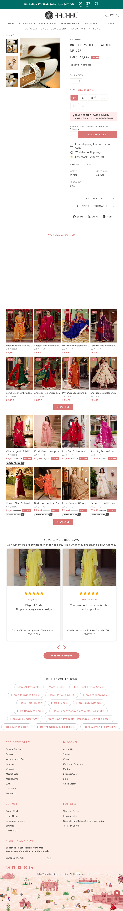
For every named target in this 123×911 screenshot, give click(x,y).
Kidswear (108, 23)
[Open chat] (117, 893)
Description (93, 198)
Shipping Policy (71, 811)
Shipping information (93, 206)
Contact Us (12, 830)
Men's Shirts (12, 773)
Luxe (96, 28)
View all (63, 407)
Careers (67, 759)
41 (83, 106)
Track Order (12, 816)
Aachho (75, 39)
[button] (59, 647)
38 (92, 97)
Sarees (9, 754)
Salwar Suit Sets (14, 749)
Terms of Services (72, 825)
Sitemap (10, 825)
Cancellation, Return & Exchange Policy (83, 820)
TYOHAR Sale (26, 23)
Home (9, 35)
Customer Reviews (72, 764)
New (11, 23)
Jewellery (59, 28)
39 (103, 97)
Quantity (77, 75)
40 (74, 106)
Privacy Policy (70, 816)
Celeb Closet (69, 783)
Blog (65, 778)
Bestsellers (48, 23)
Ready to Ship (80, 28)
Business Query (71, 773)
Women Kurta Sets (15, 759)
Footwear (30, 28)
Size (73, 90)
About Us (68, 749)
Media (66, 768)
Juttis (9, 783)
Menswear (90, 23)
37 (83, 97)
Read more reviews (61, 655)
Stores (66, 754)
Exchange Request (15, 820)
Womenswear (70, 23)
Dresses (10, 768)
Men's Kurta (12, 778)
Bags (44, 28)
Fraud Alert (12, 811)
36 (74, 97)
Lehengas (11, 764)
